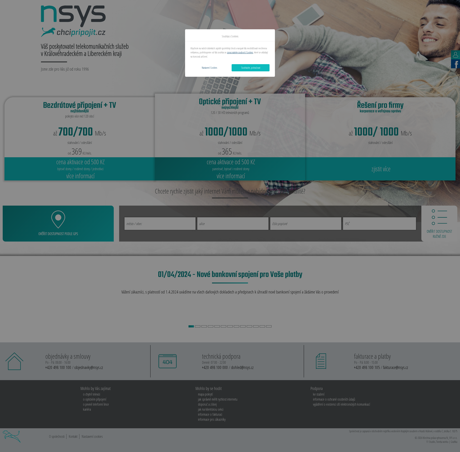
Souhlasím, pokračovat (250, 67)
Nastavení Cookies (209, 67)
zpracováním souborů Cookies (240, 52)
